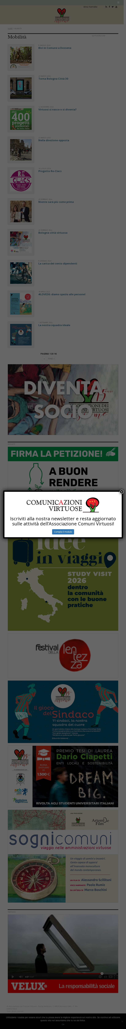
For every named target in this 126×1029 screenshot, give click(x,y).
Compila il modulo (63, 531)
